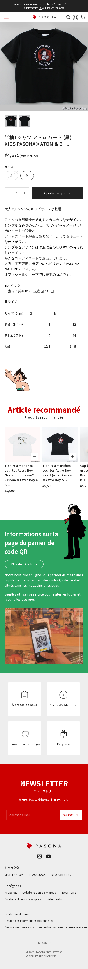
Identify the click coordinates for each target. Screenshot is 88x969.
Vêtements (54, 899)
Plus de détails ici (24, 564)
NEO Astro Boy (61, 874)
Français (42, 942)
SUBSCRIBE (71, 815)
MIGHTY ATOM (14, 874)
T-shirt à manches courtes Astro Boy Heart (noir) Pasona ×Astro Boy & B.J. (57, 472)
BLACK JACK (37, 874)
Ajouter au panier (58, 193)
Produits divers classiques (23, 899)
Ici (40, 8)
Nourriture (69, 892)
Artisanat (11, 892)
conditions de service (18, 914)
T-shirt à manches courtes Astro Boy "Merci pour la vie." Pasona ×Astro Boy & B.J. (21, 475)
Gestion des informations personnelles (29, 921)
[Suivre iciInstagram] (39, 856)
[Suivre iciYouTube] (48, 856)
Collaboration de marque (39, 892)
